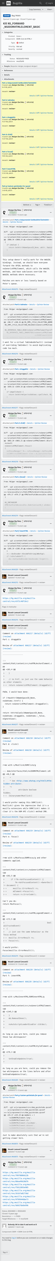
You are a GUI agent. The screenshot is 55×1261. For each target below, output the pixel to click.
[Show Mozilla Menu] (8, 3)
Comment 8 (12, 733)
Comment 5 (12, 526)
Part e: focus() (7, 152)
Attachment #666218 (10, 462)
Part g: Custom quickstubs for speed (16, 186)
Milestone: (11, 61)
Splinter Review (47, 96)
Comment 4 (12, 472)
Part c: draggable (8, 117)
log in (14, 1238)
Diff (37, 96)
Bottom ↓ (27, 205)
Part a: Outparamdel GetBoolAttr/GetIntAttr (19, 83)
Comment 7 (12, 628)
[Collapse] (51, 212)
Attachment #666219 (10, 516)
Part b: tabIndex (8, 100)
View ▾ (49, 9)
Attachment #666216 (10, 354)
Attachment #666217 (10, 408)
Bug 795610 (16, 16)
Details (32, 96)
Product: (11, 36)
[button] (49, 3)
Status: (12, 59)
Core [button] (18, 36)
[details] (38, 633)
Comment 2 (12, 364)
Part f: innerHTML (9, 169)
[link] (27, 240)
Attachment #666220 (10, 569)
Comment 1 (12, 299)
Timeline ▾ (48, 205)
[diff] (47, 633)
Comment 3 (12, 418)
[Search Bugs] (40, 3)
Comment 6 (12, 593)
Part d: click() (7, 134)
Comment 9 (12, 825)
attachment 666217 (23, 633)
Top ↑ (5, 1252)
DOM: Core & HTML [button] (24, 39)
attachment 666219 (23, 831)
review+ (12, 91)
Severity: (11, 49)
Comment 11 (12, 1090)
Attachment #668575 (10, 1144)
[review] (7, 636)
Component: (10, 39)
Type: (13, 43)
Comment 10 (12, 964)
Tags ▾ (37, 205)
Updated (11, 578)
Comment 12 (12, 1167)
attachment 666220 (23, 970)
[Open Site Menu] (3, 3)
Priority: (12, 46)
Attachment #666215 (10, 289)
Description (12, 215)
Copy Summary (35, 9)
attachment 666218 (23, 738)
